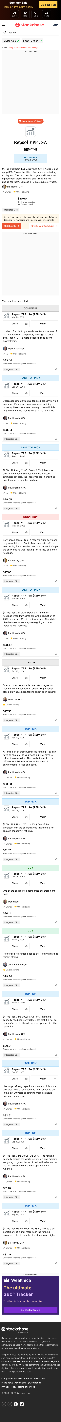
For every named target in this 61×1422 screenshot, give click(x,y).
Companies (7, 1378)
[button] (30, 187)
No (7, 354)
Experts (18, 1378)
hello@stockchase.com (19, 1371)
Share (15, 323)
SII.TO (10, 40)
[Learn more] (56, 369)
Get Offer (48, 4)
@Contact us (34, 1382)
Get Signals (10, 226)
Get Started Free (29, 1310)
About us (27, 1378)
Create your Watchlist (42, 226)
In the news (7, 1382)
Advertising (20, 1382)
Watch (43, 323)
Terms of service (26, 1386)
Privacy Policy (8, 1386)
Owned (8, 192)
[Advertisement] (30, 83)
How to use (39, 1378)
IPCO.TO (30, 40)
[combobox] (30, 32)
